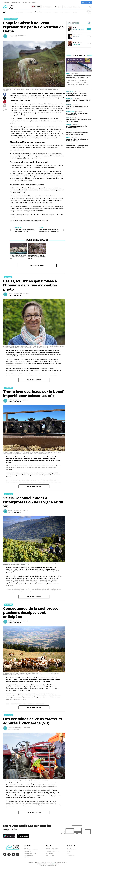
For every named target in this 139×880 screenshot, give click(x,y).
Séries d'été (38, 12)
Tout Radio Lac (50, 855)
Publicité (6, 2)
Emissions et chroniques (30, 850)
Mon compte (87, 2)
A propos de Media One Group (30, 2)
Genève (69, 848)
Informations (49, 853)
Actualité (28, 12)
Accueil (26, 848)
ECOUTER (37, 6)
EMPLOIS (26, 857)
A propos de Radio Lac (30, 853)
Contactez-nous (15, 2)
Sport (68, 853)
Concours (47, 12)
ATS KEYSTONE (14, 37)
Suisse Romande (71, 850)
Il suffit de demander (51, 850)
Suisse (68, 851)
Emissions (19, 12)
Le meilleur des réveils (52, 848)
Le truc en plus (71, 855)
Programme (47, 6)
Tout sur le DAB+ (65, 12)
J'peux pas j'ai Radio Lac (52, 851)
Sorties (55, 12)
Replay (58, 6)
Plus (75, 12)
